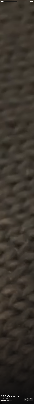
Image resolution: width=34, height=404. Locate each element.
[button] (13, 1)
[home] (2, 1)
